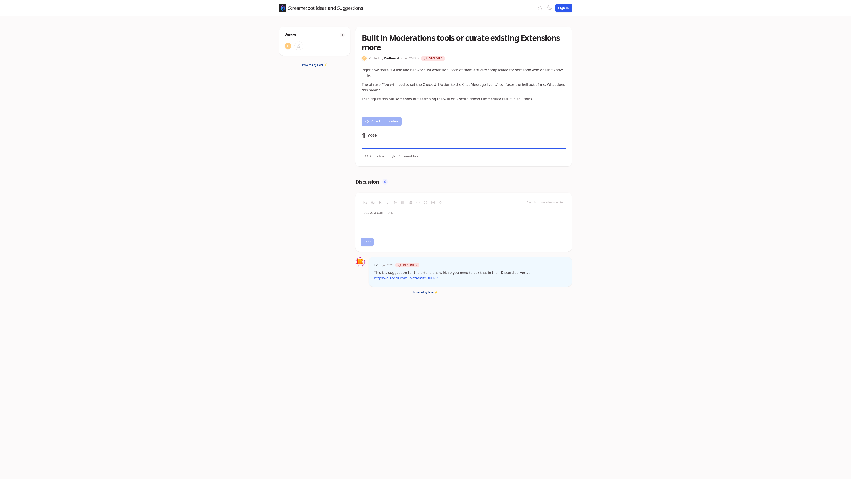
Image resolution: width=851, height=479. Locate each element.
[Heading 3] (372, 202)
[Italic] (388, 202)
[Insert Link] (440, 202)
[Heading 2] (365, 202)
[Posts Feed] (540, 8)
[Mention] (425, 202)
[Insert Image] (433, 202)
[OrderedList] (410, 202)
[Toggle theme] (550, 8)
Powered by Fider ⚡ (314, 65)
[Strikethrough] (395, 202)
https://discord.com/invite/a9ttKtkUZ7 (406, 278)
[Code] (418, 202)
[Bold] (380, 202)
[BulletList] (403, 202)
